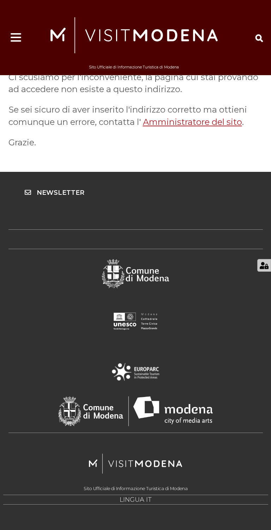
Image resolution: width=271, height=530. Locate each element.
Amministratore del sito (192, 122)
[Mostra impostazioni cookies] (264, 265)
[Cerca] (259, 38)
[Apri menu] (15, 38)
